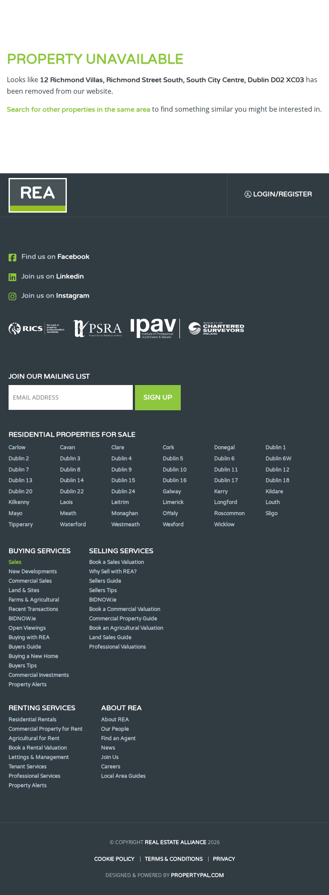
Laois (66, 502)
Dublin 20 (21, 492)
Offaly (170, 513)
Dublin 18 (278, 480)
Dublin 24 (123, 492)
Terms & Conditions (174, 859)
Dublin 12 (278, 470)
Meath (68, 513)
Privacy (224, 859)
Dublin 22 (72, 492)
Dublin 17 (226, 480)
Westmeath (125, 525)
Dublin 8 (70, 470)
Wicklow (224, 525)
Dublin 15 (123, 480)
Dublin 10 (175, 470)
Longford (225, 502)
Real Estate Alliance (175, 842)
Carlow (17, 447)
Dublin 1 (276, 447)
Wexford (173, 525)
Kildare (274, 492)
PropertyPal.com (197, 875)
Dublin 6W (278, 459)
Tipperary (21, 525)
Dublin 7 (19, 470)
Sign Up (158, 397)
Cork (168, 447)
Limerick (173, 502)
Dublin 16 (175, 480)
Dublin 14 (72, 480)
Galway (172, 492)
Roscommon (229, 513)
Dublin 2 (19, 459)
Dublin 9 (121, 470)
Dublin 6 (224, 459)
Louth (273, 502)
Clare (117, 447)
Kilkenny (19, 502)
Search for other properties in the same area (78, 109)
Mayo (15, 513)
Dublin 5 (173, 459)
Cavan (67, 447)
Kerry (220, 492)
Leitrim (120, 502)
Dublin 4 (121, 459)
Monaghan (124, 513)
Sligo (272, 513)
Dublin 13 (21, 480)
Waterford (73, 525)
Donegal (224, 447)
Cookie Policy (114, 859)
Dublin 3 (70, 459)
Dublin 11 (226, 470)
